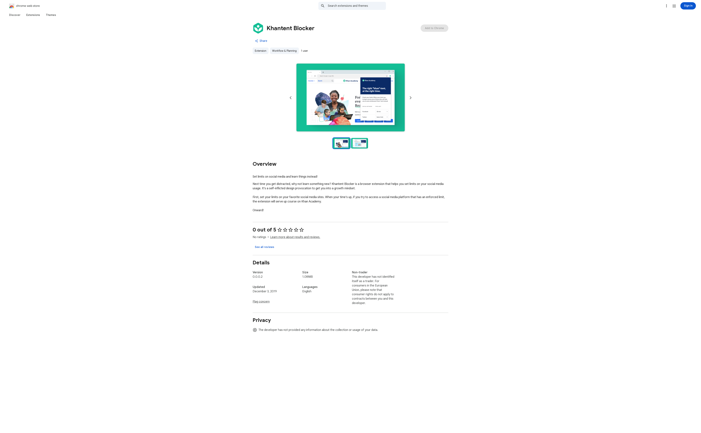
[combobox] (357, 6)
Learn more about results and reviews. (295, 237)
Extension (260, 50)
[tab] (14, 15)
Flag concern (261, 301)
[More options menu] (666, 6)
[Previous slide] (290, 97)
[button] (674, 6)
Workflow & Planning (284, 50)
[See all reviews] (264, 247)
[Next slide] (410, 97)
